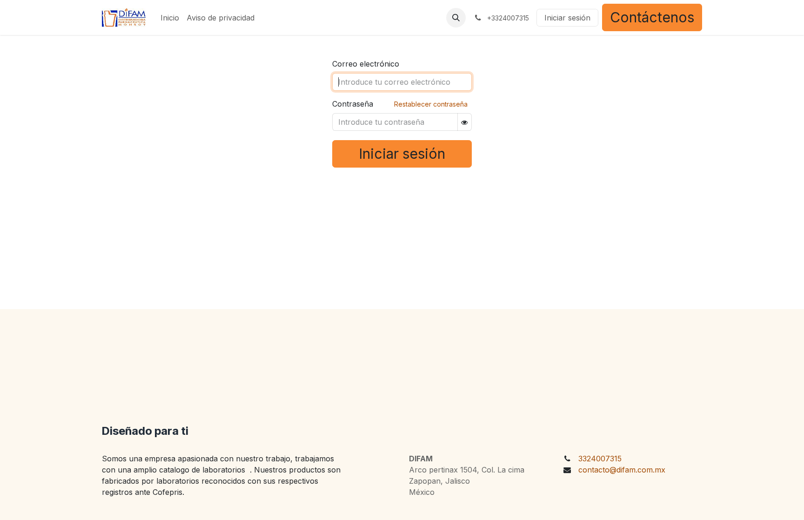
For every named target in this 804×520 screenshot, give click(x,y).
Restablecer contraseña (431, 104)
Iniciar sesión (567, 17)
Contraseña (352, 103)
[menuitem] (170, 17)
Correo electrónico (365, 63)
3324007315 (600, 458)
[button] (456, 17)
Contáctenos (652, 17)
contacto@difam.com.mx (621, 469)
